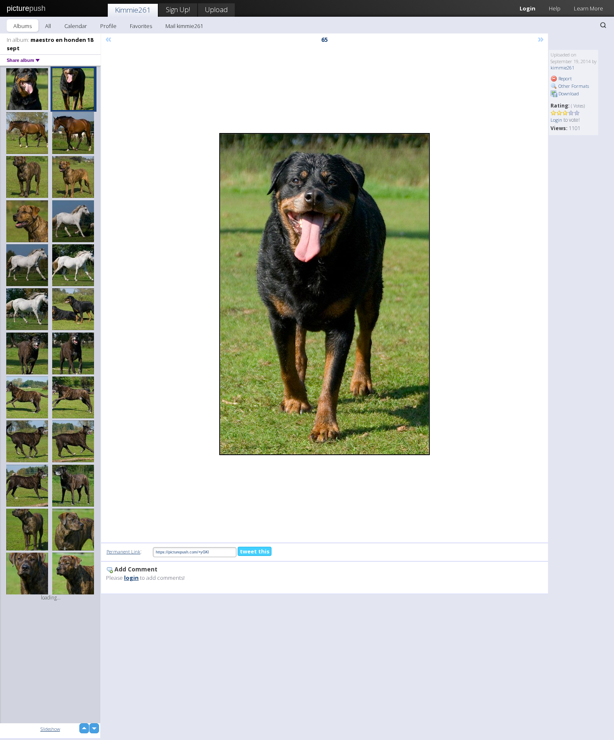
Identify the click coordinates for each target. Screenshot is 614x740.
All (48, 26)
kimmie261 (562, 67)
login (131, 577)
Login (527, 8)
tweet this (254, 551)
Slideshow (50, 729)
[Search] (603, 25)
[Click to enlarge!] (324, 294)
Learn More (588, 8)
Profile (108, 26)
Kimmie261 (133, 10)
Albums (22, 26)
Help (555, 8)
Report (564, 78)
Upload (216, 9)
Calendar (75, 26)
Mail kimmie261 (184, 26)
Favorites (141, 26)
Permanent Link (123, 551)
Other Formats (573, 86)
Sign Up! (178, 9)
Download (568, 93)
